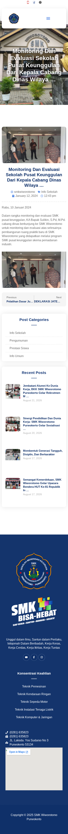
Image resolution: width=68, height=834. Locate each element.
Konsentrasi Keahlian (34, 673)
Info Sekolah (49, 191)
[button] (48, 18)
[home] (14, 18)
